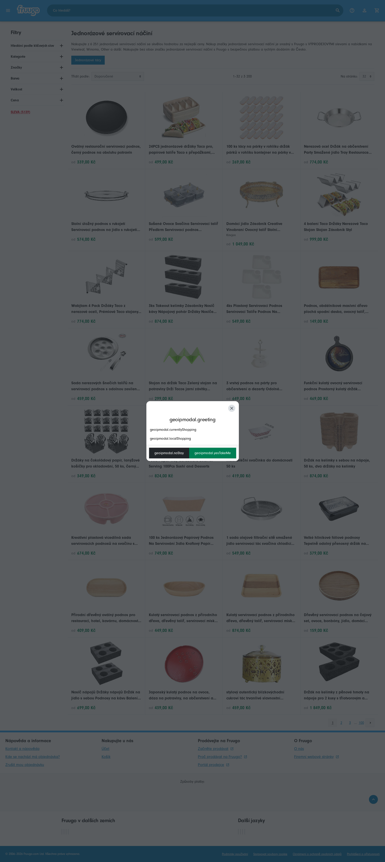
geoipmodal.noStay (169, 453)
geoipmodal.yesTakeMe (213, 453)
